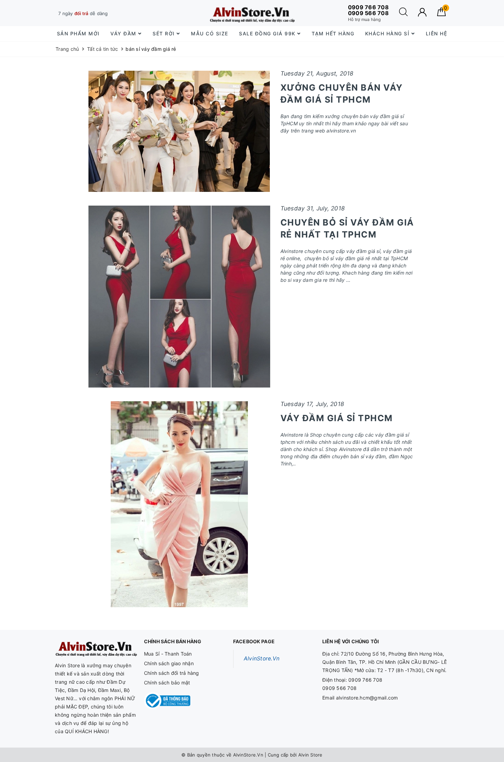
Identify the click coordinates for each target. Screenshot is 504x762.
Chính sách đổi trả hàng (171, 673)
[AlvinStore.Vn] (252, 13)
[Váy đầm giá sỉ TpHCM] (179, 504)
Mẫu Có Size (209, 33)
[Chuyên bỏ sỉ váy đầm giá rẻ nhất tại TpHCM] (179, 297)
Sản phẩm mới (78, 33)
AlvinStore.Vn (261, 658)
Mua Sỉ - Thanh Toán (168, 654)
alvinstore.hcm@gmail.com (367, 698)
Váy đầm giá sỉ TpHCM (336, 418)
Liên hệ (436, 33)
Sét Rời (165, 33)
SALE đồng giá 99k (268, 33)
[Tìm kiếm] (403, 14)
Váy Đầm (124, 33)
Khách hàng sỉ (388, 33)
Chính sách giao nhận (169, 663)
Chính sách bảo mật (167, 682)
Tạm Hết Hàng (333, 33)
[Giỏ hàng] (441, 14)
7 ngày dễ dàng (83, 13)
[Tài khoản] (422, 12)
